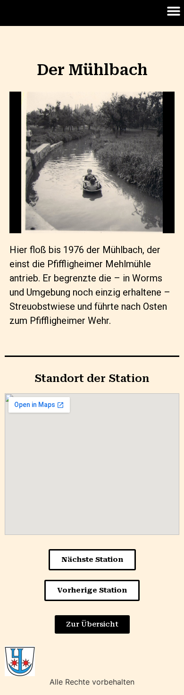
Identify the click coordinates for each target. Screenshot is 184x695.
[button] (173, 10)
